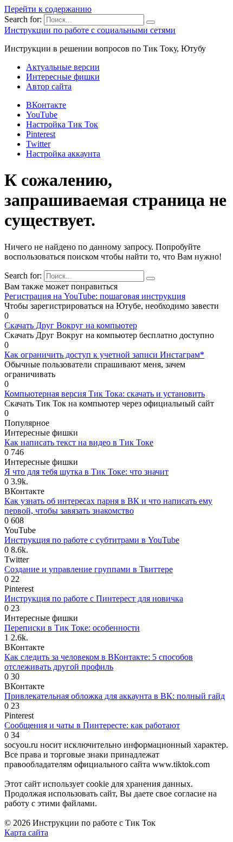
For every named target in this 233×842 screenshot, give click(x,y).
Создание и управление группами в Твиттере (88, 569)
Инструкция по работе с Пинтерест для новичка (93, 598)
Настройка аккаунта (63, 153)
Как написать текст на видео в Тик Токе (78, 442)
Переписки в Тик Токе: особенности (72, 627)
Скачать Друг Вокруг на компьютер (70, 325)
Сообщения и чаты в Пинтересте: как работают (92, 725)
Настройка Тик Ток (62, 124)
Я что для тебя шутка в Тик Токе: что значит (86, 471)
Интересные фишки (63, 76)
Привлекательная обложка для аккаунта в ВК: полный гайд (114, 696)
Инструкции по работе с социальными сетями (90, 30)
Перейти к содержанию (48, 9)
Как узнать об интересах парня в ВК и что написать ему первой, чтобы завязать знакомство (108, 505)
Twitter (38, 143)
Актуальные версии (63, 67)
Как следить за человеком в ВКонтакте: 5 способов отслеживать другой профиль (98, 661)
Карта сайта (26, 832)
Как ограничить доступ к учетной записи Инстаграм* (104, 354)
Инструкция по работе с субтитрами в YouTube (91, 540)
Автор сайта (49, 86)
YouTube (41, 114)
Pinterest (40, 134)
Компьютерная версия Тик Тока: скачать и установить (104, 393)
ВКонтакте (46, 104)
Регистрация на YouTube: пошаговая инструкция (94, 296)
